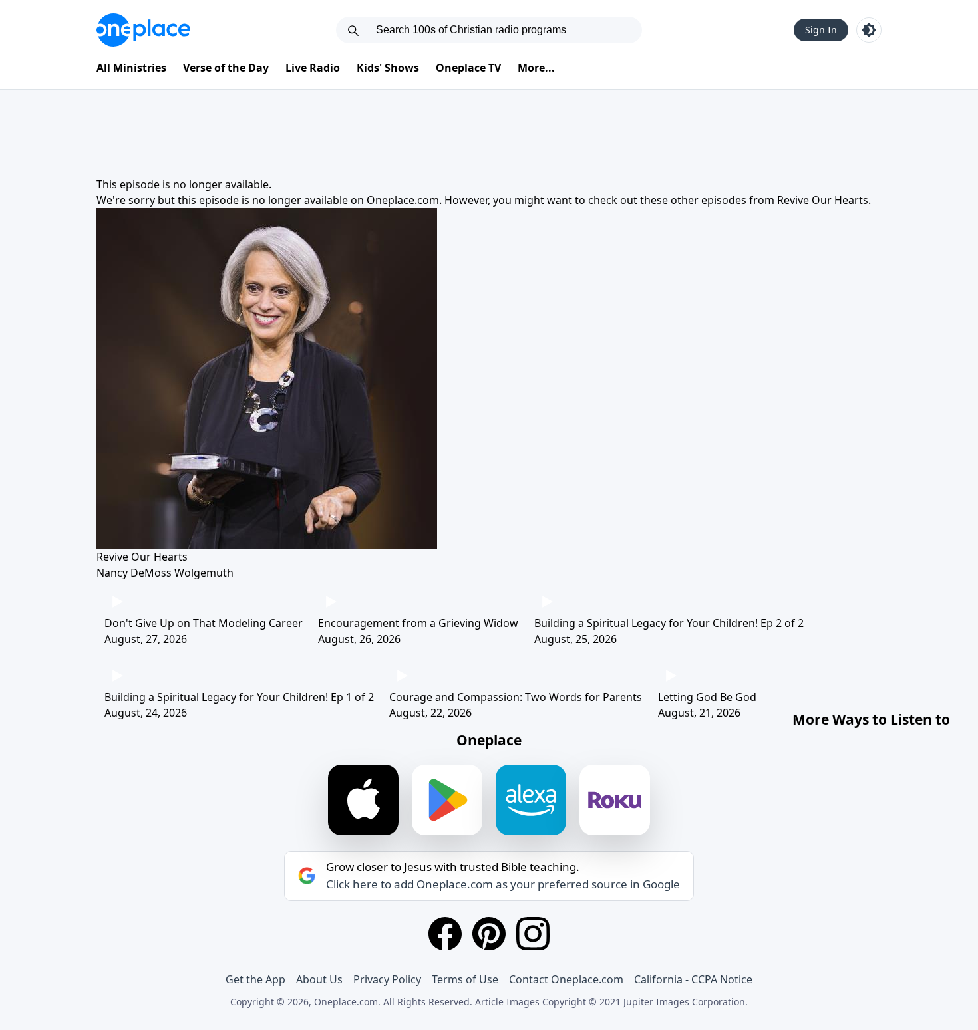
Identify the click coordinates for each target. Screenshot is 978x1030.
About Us (319, 979)
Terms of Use (465, 979)
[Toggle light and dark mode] (869, 30)
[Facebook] (445, 933)
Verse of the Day (226, 68)
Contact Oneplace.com (566, 979)
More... (536, 68)
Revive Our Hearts (822, 200)
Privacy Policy (387, 979)
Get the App (255, 979)
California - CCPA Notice (693, 979)
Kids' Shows (388, 68)
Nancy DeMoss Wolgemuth (165, 572)
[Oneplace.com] (143, 30)
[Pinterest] (489, 933)
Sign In (821, 29)
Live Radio (312, 68)
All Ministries (131, 68)
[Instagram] (533, 933)
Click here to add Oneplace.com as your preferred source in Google (503, 884)
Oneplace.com (403, 200)
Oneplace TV (468, 68)
